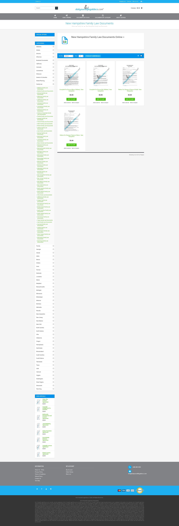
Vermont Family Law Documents (42, 225)
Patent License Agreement (46, 453)
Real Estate (39, 348)
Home (55, 17)
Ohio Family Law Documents (44, 195)
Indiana (38, 263)
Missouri (38, 300)
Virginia (38, 375)
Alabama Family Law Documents (42, 88)
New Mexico (39, 321)
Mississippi (39, 297)
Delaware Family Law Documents (42, 110)
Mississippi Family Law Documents (43, 159)
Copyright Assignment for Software (47, 408)
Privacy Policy (39, 472)
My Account (69, 470)
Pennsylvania (39, 344)
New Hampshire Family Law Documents (96, 26)
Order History (69, 472)
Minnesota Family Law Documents (43, 155)
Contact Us (38, 1)
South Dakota (40, 358)
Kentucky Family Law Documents (42, 137)
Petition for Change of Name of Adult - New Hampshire (130, 90)
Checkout (129, 1)
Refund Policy (39, 476)
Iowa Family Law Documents (44, 131)
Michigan (38, 290)
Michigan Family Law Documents (42, 152)
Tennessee (39, 361)
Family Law (80, 26)
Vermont (38, 372)
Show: (76, 56)
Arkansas (38, 57)
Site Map (37, 480)
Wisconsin (39, 385)
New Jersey (39, 317)
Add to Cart (71, 99)
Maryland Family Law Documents (42, 145)
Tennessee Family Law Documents (43, 217)
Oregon (38, 341)
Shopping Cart (122, 1)
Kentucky (38, 273)
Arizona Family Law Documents (42, 93)
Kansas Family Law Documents (42, 133)
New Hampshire (40, 314)
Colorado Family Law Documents (42, 103)
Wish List (68, 474)
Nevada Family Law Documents (42, 172)
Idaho (37, 256)
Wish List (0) (135, 1)
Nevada (38, 310)
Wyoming (38, 389)
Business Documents (42, 60)
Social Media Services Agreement (46, 439)
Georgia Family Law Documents (42, 119)
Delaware (38, 74)
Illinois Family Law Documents (45, 125)
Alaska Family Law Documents (45, 91)
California (38, 63)
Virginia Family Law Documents (42, 228)
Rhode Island (39, 351)
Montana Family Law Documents (42, 165)
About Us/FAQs (121, 17)
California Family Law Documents (42, 100)
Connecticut (39, 70)
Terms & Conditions (40, 474)
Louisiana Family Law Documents (42, 140)
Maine (38, 280)
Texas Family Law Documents (45, 220)
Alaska (38, 50)
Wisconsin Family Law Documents (43, 238)
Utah (37, 368)
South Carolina (40, 355)
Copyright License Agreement (47, 446)
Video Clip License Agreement (45, 401)
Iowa (37, 266)
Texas (37, 365)
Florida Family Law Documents (45, 116)
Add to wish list (67, 102)
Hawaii (38, 252)
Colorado (38, 67)
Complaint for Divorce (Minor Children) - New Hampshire (71, 90)
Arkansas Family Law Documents (42, 97)
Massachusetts (40, 287)
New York (38, 324)
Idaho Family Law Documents (44, 123)
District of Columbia (41, 77)
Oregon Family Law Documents (42, 201)
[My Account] (142, 1)
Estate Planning (40, 80)
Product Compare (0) (92, 56)
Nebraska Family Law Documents (42, 169)
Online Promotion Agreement (47, 431)
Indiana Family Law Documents (42, 128)
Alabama (38, 46)
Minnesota (39, 293)
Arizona (38, 53)
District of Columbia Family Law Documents (44, 113)
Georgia (38, 249)
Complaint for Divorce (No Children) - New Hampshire (100, 90)
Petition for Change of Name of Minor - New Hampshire (71, 135)
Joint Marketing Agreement (47, 424)
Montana (38, 304)
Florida (38, 246)
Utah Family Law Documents (44, 222)
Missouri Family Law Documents (42, 162)
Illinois (38, 259)
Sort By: (61, 56)
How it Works (66, 17)
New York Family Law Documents (42, 185)
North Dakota (40, 331)
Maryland (38, 283)
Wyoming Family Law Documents (42, 241)
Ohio (37, 334)
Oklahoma (39, 338)
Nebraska (39, 307)
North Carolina (40, 327)
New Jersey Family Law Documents (43, 179)
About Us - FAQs (39, 470)
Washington (39, 378)
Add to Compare (75, 102)
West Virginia (39, 382)
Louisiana (39, 276)
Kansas (38, 269)
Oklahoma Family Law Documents (43, 197)
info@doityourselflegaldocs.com (137, 473)
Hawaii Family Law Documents (45, 121)
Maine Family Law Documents (45, 143)
